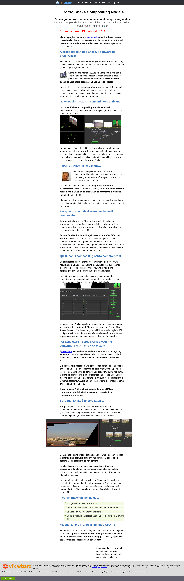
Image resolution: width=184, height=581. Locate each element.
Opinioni (116, 2)
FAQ (106, 2)
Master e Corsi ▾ (92, 2)
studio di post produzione (99, 567)
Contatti (79, 2)
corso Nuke (93, 37)
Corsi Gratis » (8, 578)
